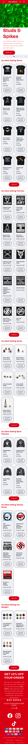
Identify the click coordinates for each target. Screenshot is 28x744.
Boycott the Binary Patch (7, 236)
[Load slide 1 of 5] (10, 56)
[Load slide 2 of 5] (12, 56)
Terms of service (20, 742)
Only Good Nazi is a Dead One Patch (7, 320)
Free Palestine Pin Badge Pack (7, 625)
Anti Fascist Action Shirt (6, 138)
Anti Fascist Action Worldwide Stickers (19, 526)
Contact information (10, 742)
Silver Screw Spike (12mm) (20, 358)
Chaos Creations (12, 737)
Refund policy (10, 740)
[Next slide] (21, 56)
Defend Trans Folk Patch (7, 208)
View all (14, 184)
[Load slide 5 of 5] (18, 56)
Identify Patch (20, 287)
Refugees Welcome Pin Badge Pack (20, 625)
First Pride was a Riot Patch (19, 209)
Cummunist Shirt (19, 168)
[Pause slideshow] (26, 56)
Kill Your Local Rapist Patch (7, 262)
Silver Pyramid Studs (7, 384)
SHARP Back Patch (6, 451)
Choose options (7, 89)
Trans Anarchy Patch (20, 262)
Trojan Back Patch (6, 479)
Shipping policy (19, 740)
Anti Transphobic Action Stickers (6, 526)
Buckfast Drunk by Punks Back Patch (19, 481)
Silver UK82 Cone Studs (19, 384)
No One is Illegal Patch (20, 236)
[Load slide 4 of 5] (16, 56)
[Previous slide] (7, 56)
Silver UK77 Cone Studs (6, 358)
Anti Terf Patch (18, 319)
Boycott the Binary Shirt (6, 109)
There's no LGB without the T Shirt (20, 139)
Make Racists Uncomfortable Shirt (20, 110)
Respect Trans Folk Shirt (7, 168)
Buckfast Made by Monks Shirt (19, 78)
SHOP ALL (9, 52)
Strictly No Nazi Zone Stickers (19, 554)
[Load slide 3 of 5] (14, 56)
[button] (3, 2)
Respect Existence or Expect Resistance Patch (6, 290)
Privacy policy (21, 737)
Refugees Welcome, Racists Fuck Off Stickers (7, 555)
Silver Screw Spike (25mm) (7, 411)
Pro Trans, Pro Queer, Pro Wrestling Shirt (7, 79)
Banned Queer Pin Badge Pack (7, 653)
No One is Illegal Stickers (6, 584)
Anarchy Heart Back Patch (20, 451)
